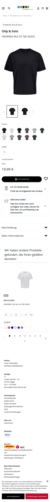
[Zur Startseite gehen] (25, 8)
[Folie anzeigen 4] (25, 335)
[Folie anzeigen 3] (19, 335)
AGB (6, 409)
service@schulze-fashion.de (15, 387)
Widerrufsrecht (10, 403)
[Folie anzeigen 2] (14, 335)
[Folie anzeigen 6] (35, 335)
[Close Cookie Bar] (47, 481)
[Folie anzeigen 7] (40, 335)
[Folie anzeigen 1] (9, 335)
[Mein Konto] (38, 8)
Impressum (8, 423)
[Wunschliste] (42, 8)
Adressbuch (8, 474)
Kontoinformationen (12, 471)
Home (5, 16)
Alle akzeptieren (13, 496)
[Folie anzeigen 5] (30, 335)
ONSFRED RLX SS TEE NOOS (20, 16)
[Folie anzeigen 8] (25, 340)
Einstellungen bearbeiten (37, 496)
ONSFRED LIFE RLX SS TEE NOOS (17, 304)
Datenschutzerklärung (29, 491)
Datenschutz (9, 401)
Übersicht (8, 468)
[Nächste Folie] (45, 338)
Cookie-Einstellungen (12, 412)
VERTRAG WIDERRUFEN (13, 366)
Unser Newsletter (11, 363)
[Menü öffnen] (3, 8)
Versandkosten (10, 398)
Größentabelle (7, 159)
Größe (4, 147)
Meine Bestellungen (12, 477)
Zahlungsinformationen (13, 406)
